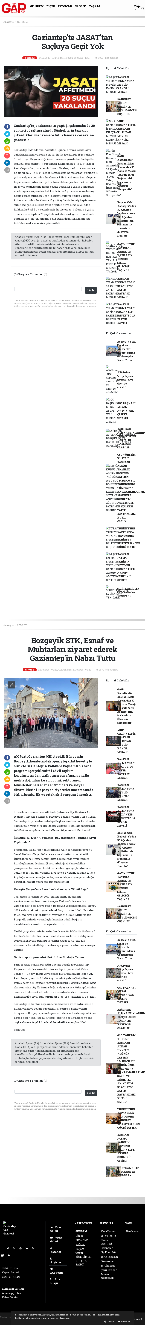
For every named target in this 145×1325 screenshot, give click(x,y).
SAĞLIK (80, 6)
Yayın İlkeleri (10, 1272)
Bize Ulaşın (55, 1281)
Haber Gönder (10, 1297)
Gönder (91, 290)
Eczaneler (107, 1248)
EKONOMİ (65, 6)
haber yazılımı (9, 1321)
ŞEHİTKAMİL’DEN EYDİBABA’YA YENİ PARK (128, 592)
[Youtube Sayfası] (21, 1248)
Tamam (125, 1321)
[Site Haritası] (4, 1255)
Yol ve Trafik (108, 1235)
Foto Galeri (55, 1229)
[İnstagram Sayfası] (15, 1248)
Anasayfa (8, 21)
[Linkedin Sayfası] (28, 1248)
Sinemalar (107, 1261)
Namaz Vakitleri (106, 1242)
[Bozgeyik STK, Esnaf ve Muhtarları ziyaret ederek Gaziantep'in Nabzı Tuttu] (51, 712)
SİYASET (22, 625)
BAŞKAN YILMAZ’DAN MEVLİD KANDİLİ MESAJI (126, 85)
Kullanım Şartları (13, 1288)
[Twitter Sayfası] (9, 1248)
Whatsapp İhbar (11, 1293)
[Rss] (34, 1248)
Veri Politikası (11, 1277)
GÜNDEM (37, 6)
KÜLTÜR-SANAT (81, 1262)
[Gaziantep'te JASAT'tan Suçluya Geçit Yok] (51, 91)
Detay (110, 1321)
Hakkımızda (10, 1268)
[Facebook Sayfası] (3, 1248)
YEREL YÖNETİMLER (84, 1255)
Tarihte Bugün (109, 1256)
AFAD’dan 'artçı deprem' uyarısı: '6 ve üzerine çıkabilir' (125, 380)
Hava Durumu (109, 1231)
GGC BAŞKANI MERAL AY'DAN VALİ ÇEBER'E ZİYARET (126, 411)
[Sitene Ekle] (10, 1255)
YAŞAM (94, 6)
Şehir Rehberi (109, 1270)
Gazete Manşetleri (107, 1276)
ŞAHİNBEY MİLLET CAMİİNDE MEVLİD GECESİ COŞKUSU (127, 107)
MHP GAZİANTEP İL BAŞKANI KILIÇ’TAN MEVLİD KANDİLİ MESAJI (126, 132)
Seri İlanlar (108, 1265)
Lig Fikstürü (108, 1252)
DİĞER (50, 6)
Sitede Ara (132, 1231)
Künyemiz (56, 1272)
